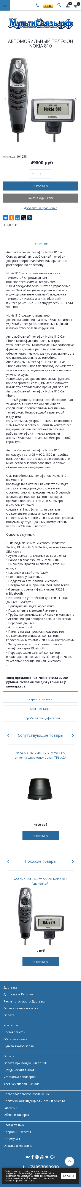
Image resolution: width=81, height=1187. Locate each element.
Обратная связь (15, 1039)
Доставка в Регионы (18, 994)
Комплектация (40, 709)
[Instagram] (37, 1156)
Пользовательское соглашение (26, 1094)
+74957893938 (43, 1167)
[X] (23, 217)
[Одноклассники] (11, 217)
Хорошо (68, 1176)
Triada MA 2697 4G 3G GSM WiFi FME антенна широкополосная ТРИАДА (40, 755)
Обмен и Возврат (16, 1115)
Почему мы (11, 1139)
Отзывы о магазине (17, 1146)
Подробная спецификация (40, 718)
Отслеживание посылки (20, 1008)
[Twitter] (47, 1156)
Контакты (10, 1025)
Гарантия (10, 1108)
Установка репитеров (19, 1077)
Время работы (14, 1032)
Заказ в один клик (40, 198)
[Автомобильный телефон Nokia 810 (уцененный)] (40, 916)
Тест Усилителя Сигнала (21, 1084)
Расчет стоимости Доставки (24, 1001)
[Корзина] (76, 6)
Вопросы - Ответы (17, 1132)
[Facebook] (32, 1156)
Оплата (8, 1015)
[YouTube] (42, 1156)
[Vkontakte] (27, 1156)
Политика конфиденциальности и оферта (34, 1101)
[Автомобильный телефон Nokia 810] (40, 99)
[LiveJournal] (29, 217)
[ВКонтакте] (5, 217)
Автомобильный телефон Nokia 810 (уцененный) (40, 881)
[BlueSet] (40, 22)
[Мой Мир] (17, 217)
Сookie (30, 1180)
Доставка (10, 987)
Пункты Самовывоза (18, 1046)
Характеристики (40, 699)
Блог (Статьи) (13, 1125)
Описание (40, 244)
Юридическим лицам (18, 1070)
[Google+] (53, 1156)
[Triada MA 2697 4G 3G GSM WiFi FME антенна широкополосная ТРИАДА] (40, 790)
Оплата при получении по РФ (25, 1063)
